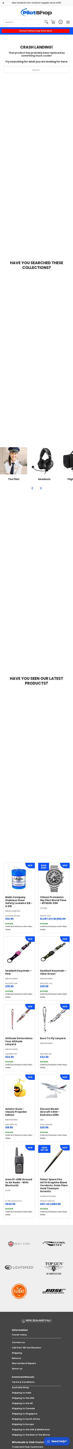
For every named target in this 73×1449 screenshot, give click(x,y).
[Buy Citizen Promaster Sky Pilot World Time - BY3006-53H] (54, 878)
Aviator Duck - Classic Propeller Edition (16, 1112)
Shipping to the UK (22, 1403)
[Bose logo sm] (54, 1291)
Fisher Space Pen (48, 1196)
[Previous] (32, 488)
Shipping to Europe (23, 1424)
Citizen (43, 908)
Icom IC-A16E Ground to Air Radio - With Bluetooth (18, 1182)
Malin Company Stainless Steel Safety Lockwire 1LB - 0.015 (18, 901)
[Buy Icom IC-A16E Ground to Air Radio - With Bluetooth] (19, 1161)
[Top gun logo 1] (54, 1267)
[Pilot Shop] (36, 12)
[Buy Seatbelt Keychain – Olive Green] (54, 952)
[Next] (41, 488)
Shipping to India (21, 1392)
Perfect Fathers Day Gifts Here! (35, 30)
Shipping (17, 1352)
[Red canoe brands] (19, 1244)
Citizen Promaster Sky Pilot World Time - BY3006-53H (53, 900)
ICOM (7, 1190)
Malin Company (12, 911)
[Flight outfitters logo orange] (19, 1291)
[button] (53, 22)
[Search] (46, 22)
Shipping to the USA (23, 1398)
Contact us (18, 1342)
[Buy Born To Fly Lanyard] (54, 1020)
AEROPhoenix (11, 978)
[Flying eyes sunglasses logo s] (54, 1244)
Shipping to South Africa (26, 1419)
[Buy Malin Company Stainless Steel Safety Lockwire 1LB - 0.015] (19, 878)
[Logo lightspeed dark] (19, 1267)
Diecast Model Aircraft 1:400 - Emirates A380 (49, 1112)
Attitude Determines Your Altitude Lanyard (18, 1041)
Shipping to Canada (23, 1408)
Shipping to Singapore (24, 1413)
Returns (16, 1358)
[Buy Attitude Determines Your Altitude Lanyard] (19, 1020)
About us (17, 1368)
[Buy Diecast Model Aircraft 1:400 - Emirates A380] (54, 1090)
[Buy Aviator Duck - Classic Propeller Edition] (19, 1090)
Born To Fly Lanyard (53, 1038)
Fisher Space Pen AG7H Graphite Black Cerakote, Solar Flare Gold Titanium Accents (54, 1185)
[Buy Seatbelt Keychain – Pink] (19, 952)
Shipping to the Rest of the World (31, 1434)
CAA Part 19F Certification (26, 1347)
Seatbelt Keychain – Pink (18, 972)
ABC (42, 1119)
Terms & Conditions (23, 1382)
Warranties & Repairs (24, 1363)
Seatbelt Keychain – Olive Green (53, 972)
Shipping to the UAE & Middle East (31, 1429)
